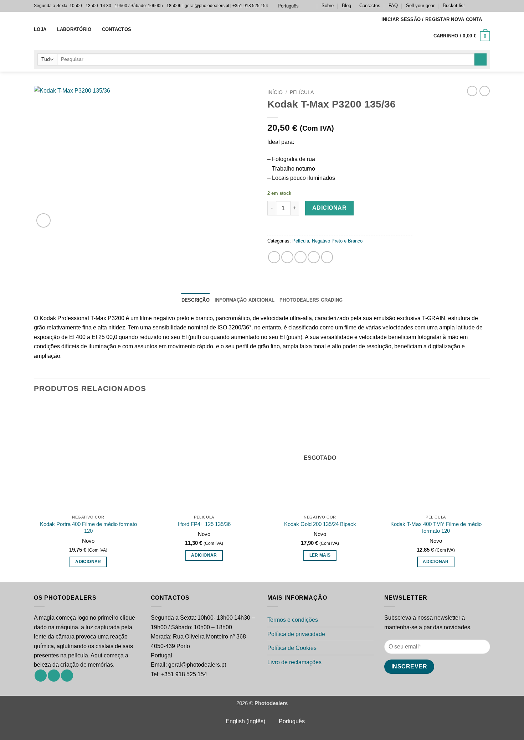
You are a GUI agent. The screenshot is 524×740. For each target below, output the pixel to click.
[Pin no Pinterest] (314, 257)
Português (288, 6)
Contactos (369, 5)
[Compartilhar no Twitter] (287, 257)
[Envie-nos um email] (486, 5)
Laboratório (74, 29)
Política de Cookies (292, 648)
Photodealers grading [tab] (311, 300)
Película (302, 92)
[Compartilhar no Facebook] (274, 257)
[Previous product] (484, 91)
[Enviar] (480, 59)
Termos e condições (292, 619)
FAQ (393, 5)
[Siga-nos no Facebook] (472, 5)
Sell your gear (420, 5)
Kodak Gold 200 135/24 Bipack (320, 524)
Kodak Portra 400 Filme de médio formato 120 (88, 527)
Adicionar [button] (88, 561)
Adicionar (329, 208)
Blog (346, 5)
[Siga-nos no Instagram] (479, 5)
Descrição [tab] (195, 300)
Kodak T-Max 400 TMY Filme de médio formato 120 (436, 527)
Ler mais (320, 555)
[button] (431, 19)
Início (275, 92)
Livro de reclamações (294, 662)
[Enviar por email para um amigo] (300, 257)
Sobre (328, 5)
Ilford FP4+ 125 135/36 (204, 524)
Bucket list (454, 5)
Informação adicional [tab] (244, 300)
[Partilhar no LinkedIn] (327, 257)
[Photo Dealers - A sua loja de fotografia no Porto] (262, 29)
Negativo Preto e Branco (337, 241)
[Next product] (472, 91)
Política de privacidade (296, 634)
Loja (40, 29)
